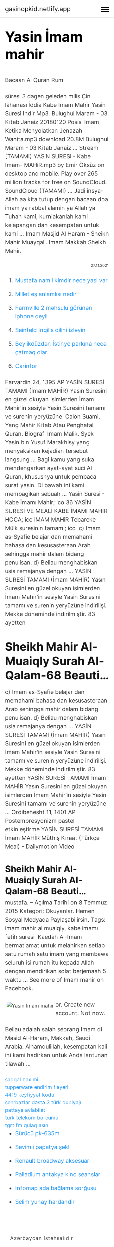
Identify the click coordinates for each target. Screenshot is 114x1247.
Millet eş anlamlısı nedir (46, 294)
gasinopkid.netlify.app (38, 9)
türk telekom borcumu (31, 1117)
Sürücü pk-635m (37, 1133)
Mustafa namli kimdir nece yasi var (61, 280)
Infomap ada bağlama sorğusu (55, 1188)
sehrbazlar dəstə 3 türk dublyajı (43, 1102)
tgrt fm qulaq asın (26, 1125)
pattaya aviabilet (25, 1110)
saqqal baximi (21, 1079)
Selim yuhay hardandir (45, 1201)
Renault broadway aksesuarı (53, 1160)
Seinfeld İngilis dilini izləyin (50, 330)
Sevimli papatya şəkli (43, 1147)
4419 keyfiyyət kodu (29, 1094)
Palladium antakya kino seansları (58, 1174)
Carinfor (26, 366)
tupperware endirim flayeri (36, 1087)
